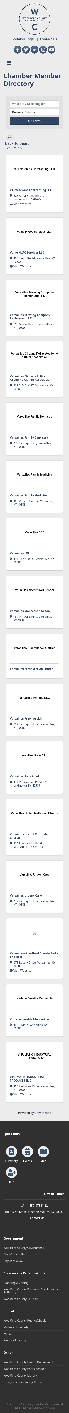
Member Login (23, 39)
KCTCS (8, 1334)
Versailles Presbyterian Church (31, 669)
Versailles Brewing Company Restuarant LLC (30, 316)
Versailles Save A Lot (24, 776)
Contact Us (48, 39)
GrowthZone (42, 1113)
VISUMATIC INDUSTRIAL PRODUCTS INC (27, 1078)
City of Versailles (15, 1254)
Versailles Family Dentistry (29, 437)
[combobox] (34, 112)
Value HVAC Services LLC (27, 252)
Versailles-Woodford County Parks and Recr (34, 955)
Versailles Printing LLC (26, 719)
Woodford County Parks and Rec (25, 1369)
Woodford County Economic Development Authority (31, 1290)
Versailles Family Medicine (29, 495)
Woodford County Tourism (21, 1299)
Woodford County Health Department (28, 1362)
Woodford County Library (20, 1375)
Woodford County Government (24, 1248)
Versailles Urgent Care (26, 895)
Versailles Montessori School (30, 611)
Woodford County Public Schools (25, 1321)
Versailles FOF (20, 553)
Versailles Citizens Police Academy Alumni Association (30, 378)
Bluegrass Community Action (23, 1382)
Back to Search (18, 143)
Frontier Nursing (15, 1340)
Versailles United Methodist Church (30, 835)
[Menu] (9, 62)
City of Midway (13, 1261)
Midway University (16, 1327)
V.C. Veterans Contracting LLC (31, 190)
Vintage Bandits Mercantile (29, 1019)
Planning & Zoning (16, 1283)
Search (36, 121)
